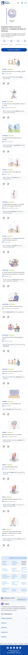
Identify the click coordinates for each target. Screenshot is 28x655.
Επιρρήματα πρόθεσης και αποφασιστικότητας (16, 570)
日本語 (26, 644)
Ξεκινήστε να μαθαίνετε (14, 50)
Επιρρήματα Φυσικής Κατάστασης (4, 563)
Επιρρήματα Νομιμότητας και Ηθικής (5, 583)
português (21, 644)
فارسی (5, 644)
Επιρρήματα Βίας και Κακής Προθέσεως (5, 590)
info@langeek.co (7, 614)
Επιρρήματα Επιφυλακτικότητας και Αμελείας (6, 576)
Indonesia (10, 644)
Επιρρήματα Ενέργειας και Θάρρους (14, 576)
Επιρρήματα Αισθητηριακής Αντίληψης (15, 563)
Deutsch (15, 644)
